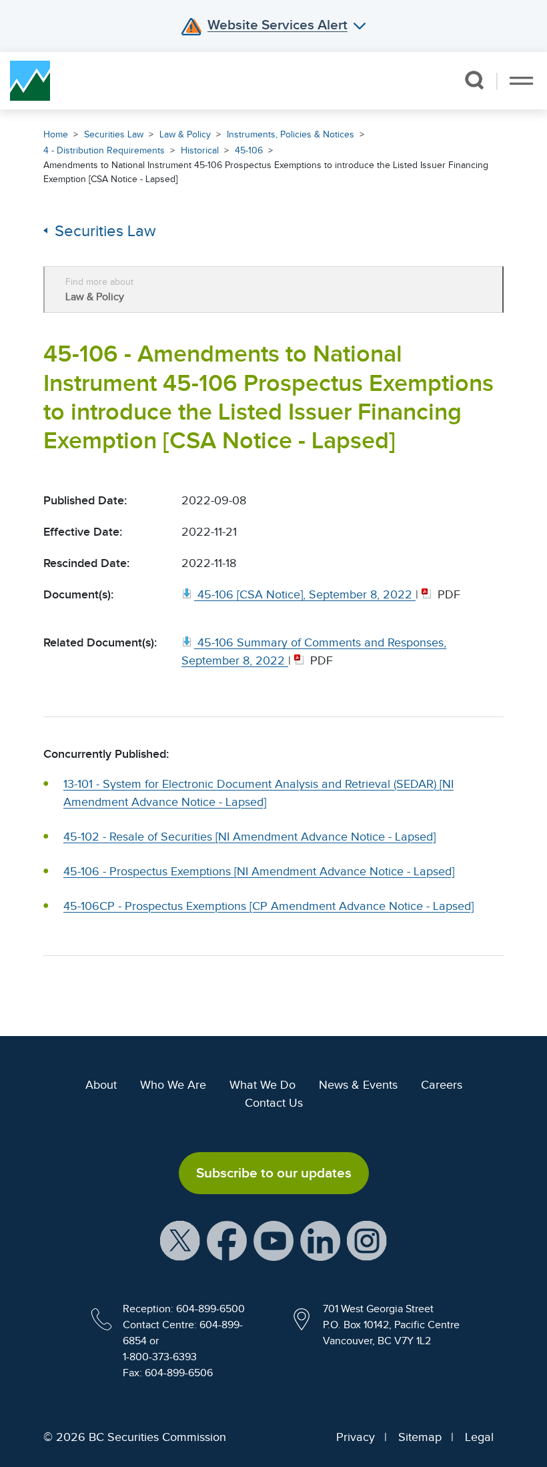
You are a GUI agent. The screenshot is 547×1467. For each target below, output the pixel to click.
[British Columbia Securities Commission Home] (30, 81)
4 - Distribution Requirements (104, 150)
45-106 (249, 150)
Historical (200, 150)
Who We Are (173, 1084)
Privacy (355, 1437)
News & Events (358, 1084)
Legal (479, 1437)
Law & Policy (185, 134)
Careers (441, 1084)
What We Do (262, 1084)
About (101, 1084)
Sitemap (420, 1437)
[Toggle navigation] (521, 80)
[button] (474, 80)
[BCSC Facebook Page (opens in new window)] (227, 1240)
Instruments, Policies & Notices (290, 134)
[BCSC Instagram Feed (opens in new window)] (367, 1240)
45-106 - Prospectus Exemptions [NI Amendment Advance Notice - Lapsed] (258, 871)
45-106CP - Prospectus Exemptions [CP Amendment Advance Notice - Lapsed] (268, 906)
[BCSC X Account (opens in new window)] (180, 1240)
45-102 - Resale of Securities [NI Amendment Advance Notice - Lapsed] (249, 836)
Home (55, 134)
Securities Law (113, 134)
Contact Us (274, 1102)
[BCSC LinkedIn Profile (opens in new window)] (320, 1240)
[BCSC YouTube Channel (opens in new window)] (273, 1240)
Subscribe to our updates (274, 1173)
